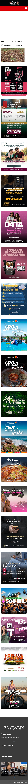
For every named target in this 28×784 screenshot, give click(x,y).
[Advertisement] (14, 25)
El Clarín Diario (7, 45)
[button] (26, 8)
